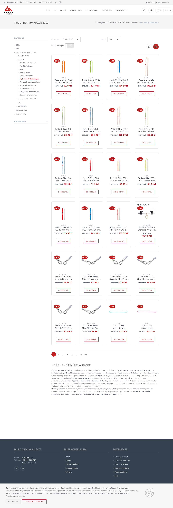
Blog (116, 476)
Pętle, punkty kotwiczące (29, 79)
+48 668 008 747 (29, 2)
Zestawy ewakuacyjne (28, 95)
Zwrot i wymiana (121, 464)
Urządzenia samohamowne (30, 92)
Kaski (22, 69)
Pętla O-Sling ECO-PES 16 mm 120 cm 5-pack (91, 229)
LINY (19, 103)
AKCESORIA (22, 106)
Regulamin (69, 460)
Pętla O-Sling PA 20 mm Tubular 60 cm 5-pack (63, 82)
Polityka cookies (72, 464)
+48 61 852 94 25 (45, 2)
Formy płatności (121, 456)
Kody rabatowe (121, 472)
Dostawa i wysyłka (122, 460)
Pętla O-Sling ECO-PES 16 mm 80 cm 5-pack (146, 180)
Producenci (20, 121)
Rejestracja (152, 2)
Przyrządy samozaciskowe (30, 82)
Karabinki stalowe (26, 66)
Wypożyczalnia (71, 468)
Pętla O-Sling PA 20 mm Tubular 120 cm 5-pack (119, 82)
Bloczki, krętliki (25, 72)
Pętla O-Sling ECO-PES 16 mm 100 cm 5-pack (63, 229)
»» (86, 354)
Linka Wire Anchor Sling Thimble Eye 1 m (91, 279)
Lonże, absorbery (26, 76)
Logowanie (164, 2)
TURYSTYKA (21, 114)
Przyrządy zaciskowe (28, 85)
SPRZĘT (134, 22)
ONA (18, 45)
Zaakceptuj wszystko (34, 502)
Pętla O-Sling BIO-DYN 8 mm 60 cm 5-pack (146, 82)
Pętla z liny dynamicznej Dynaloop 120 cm (119, 328)
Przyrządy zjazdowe (27, 88)
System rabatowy (122, 468)
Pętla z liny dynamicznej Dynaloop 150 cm (147, 328)
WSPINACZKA (21, 110)
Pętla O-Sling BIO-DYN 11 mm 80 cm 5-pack (146, 131)
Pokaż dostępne (58, 45)
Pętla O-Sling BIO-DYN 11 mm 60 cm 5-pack (118, 131)
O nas (67, 456)
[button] (69, 45)
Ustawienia (13, 502)
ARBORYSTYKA (23, 56)
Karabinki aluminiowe (28, 63)
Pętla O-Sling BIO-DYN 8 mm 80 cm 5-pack (63, 131)
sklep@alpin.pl (11, 2)
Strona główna (101, 22)
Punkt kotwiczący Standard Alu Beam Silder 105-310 (146, 229)
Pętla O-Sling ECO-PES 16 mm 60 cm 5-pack (118, 180)
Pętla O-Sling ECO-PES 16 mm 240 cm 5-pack (119, 229)
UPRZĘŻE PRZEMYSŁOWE (27, 99)
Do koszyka (63, 94)
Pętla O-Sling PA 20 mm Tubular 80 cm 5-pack (91, 82)
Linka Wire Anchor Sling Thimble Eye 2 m (91, 328)
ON (17, 49)
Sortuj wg (55, 40)
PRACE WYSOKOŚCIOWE (119, 22)
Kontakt (68, 472)
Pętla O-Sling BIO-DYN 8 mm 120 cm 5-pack (91, 131)
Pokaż (103, 40)
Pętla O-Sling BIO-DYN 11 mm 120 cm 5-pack (63, 180)
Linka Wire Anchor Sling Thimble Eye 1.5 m (146, 279)
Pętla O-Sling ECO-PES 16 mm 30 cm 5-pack (91, 180)
